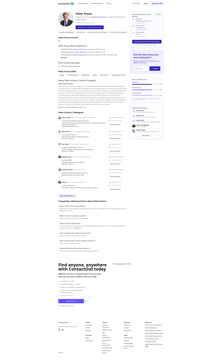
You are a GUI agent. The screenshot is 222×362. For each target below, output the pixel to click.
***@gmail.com (140, 28)
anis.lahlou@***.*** (118, 131)
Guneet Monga (140, 130)
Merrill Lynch (88, 55)
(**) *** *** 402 (116, 135)
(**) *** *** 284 (116, 173)
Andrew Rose (140, 120)
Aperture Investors (99, 17)
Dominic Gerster (67, 170)
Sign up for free (157, 3)
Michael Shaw (66, 157)
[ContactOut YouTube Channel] (63, 340)
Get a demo (136, 3)
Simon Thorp (66, 118)
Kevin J (64, 182)
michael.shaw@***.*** (118, 157)
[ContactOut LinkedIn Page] (59, 340)
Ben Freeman (140, 110)
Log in (146, 3)
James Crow (139, 115)
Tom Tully (65, 144)
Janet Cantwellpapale (142, 125)
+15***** (138, 34)
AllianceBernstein (81, 52)
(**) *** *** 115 (116, 147)
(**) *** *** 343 (116, 185)
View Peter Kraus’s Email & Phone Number (147, 41)
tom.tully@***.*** (117, 144)
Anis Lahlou (66, 131)
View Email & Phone (115, 124)
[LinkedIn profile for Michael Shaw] (73, 156)
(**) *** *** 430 (116, 121)
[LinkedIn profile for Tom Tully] (70, 144)
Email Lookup (83, 3)
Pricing (108, 3)
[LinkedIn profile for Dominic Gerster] (75, 169)
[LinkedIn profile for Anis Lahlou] (71, 131)
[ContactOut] (66, 3)
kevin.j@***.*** (116, 182)
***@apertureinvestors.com (144, 21)
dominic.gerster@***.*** (119, 169)
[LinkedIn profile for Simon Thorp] (72, 117)
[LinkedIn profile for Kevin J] (68, 182)
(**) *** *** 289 (116, 160)
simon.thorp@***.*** (118, 117)
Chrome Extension (97, 3)
